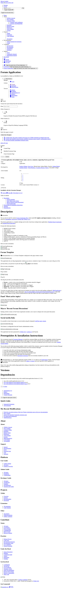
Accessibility (7, 441)
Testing (5, 556)
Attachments (8, 390)
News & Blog (10, 19)
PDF (5, 113)
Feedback (9, 50)
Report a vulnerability (9, 573)
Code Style (6, 540)
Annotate (13, 85)
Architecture (7, 482)
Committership (7, 530)
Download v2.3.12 (17, 193)
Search (5, 8)
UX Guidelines (7, 544)
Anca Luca (30, 166)
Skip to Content (4, 1)
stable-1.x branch (30, 361)
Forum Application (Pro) (22, 218)
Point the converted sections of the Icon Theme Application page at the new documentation (26, 412)
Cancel (7, 156)
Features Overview (8, 466)
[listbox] (31, 117)
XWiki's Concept (11, 18)
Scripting (6, 484)
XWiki (8, 33)
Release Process (7, 539)
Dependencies (7, 207)
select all (3, 143)
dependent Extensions (23, 355)
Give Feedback (7, 567)
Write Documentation (9, 570)
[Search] (23, 8)
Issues (9, 193)
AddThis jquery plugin (40, 321)
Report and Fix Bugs (9, 571)
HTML (5, 122)
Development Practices (9, 541)
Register (6, 5)
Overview (6, 496)
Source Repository (8, 552)
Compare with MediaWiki (16, 23)
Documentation (7, 448)
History (13, 94)
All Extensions (7, 405)
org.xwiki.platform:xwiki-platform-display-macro (16, 383)
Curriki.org (29, 331)
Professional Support (12, 55)
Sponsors (6, 454)
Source (13, 90)
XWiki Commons (8, 516)
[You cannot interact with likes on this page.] (2, 386)
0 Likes (5, 386)
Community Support (12, 54)
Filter (2, 106)
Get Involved (10, 45)
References (9, 27)
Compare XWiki (11, 21)
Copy (12, 81)
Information (14, 95)
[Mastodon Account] (5, 587)
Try (4, 58)
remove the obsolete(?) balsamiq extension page (15, 415)
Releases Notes (10, 26)
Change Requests (8, 394)
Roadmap (9, 25)
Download (6, 57)
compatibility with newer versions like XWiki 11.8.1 (17, 219)
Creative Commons (23, 579)
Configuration (7, 475)
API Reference (7, 485)
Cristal (8, 43)
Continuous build (8, 554)
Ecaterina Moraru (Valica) (42, 167)
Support (6, 447)
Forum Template (11, 199)
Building (6, 553)
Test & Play (6, 566)
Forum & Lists (7, 451)
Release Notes (7, 432)
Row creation (7, 413)
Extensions (9, 34)
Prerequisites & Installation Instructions (13, 205)
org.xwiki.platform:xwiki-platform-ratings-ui (14, 382)
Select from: (6, 134)
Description (6, 198)
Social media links (11, 203)
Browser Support (8, 533)
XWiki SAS (23, 331)
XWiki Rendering (8, 515)
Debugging (6, 557)
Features (6, 497)
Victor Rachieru (31, 167)
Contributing (7, 564)
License (9, 30)
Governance (7, 527)
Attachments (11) (15, 92)
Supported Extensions (9, 404)
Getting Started (7, 463)
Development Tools (8, 543)
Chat (5, 452)
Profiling (6, 558)
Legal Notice (7, 439)
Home (5, 15)
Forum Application (8, 68)
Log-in (5, 6)
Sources (4, 193)
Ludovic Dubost (23, 166)
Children (13, 91)
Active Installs (10, 29)
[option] (33, 114)
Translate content (8, 569)
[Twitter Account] (9, 587)
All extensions (7, 506)
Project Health (7, 529)
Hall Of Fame (7, 531)
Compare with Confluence (16, 22)
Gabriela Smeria (23, 167)
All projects (9, 39)
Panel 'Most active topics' (13, 201)
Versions (6, 206)
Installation (6, 473)
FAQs (8, 52)
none (6, 143)
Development (10, 47)
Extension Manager (18, 339)
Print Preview (14, 87)
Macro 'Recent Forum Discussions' (15, 202)
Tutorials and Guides (9, 486)
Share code (6, 574)
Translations (10, 48)
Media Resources (8, 438)
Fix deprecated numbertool (10, 416)
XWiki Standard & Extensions (14, 41)
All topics (6, 465)
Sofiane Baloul (56, 166)
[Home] (4, 65)
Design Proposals (8, 546)
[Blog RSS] (12, 587)
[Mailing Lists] (11, 587)
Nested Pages (44, 359)
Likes (12, 97)
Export (13, 84)
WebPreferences (8, 417)
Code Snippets (10, 36)
